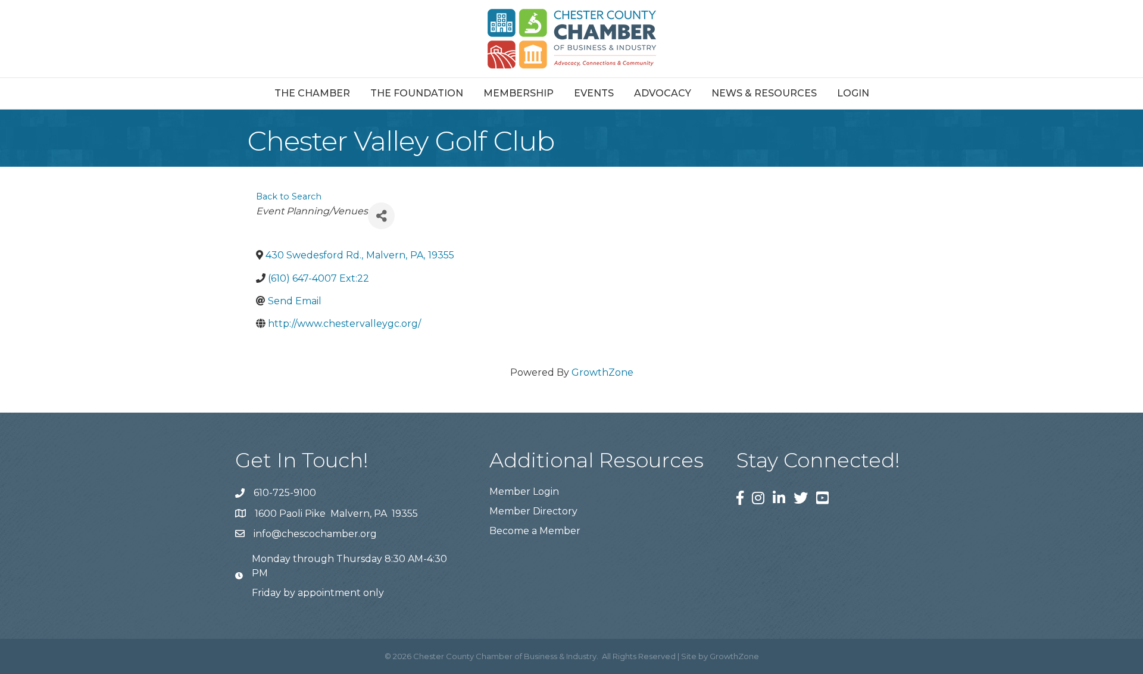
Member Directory (533, 511)
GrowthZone (602, 372)
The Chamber (312, 93)
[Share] (381, 215)
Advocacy (662, 93)
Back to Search (288, 196)
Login (853, 93)
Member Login (524, 491)
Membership (518, 93)
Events (594, 93)
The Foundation (416, 93)
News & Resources (764, 93)
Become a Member (534, 530)
